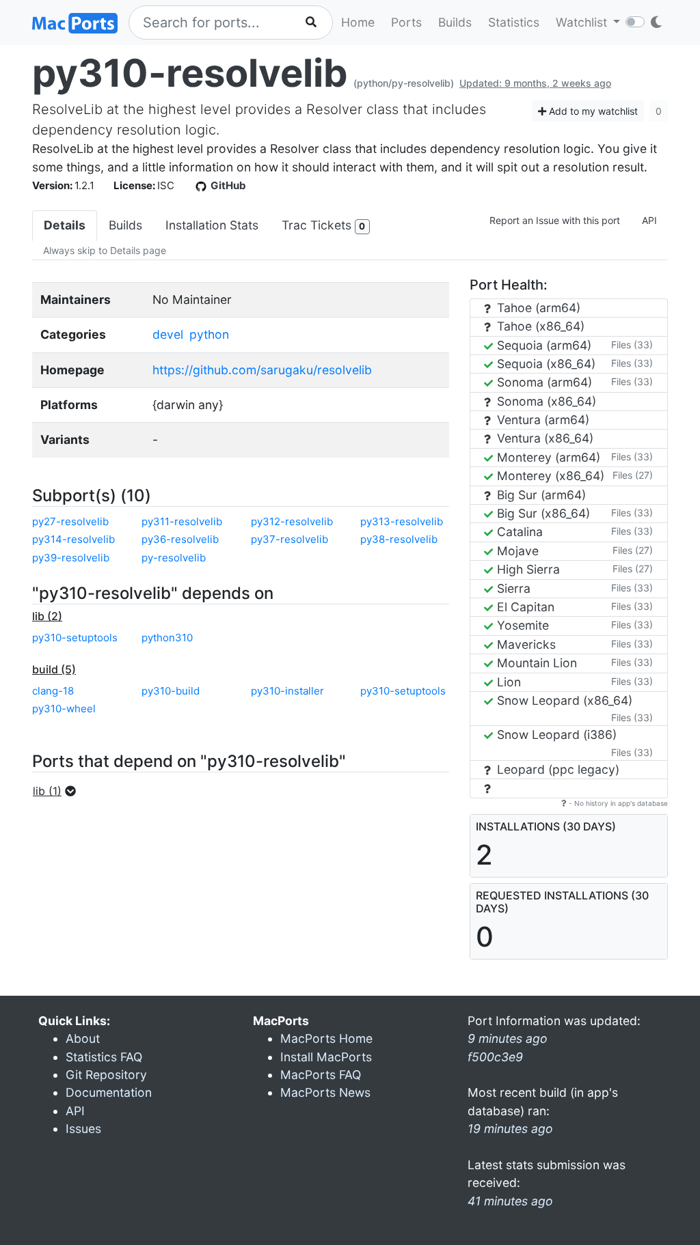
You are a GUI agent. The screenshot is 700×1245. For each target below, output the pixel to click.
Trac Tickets (323, 225)
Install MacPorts (326, 1057)
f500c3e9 (495, 1057)
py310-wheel (64, 708)
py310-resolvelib (190, 73)
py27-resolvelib (70, 521)
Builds (455, 22)
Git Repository (106, 1074)
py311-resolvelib (182, 521)
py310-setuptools (75, 637)
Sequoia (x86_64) (544, 363)
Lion (507, 682)
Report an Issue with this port (554, 220)
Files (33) (632, 344)
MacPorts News (325, 1092)
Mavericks (525, 644)
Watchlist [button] (583, 22)
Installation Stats (211, 225)
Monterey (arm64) (547, 457)
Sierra (512, 588)
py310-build (171, 690)
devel (167, 334)
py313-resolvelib (401, 521)
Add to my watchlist (592, 111)
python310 (167, 637)
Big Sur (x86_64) (542, 513)
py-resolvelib (174, 557)
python (209, 334)
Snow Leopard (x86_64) (563, 700)
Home (358, 22)
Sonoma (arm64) (543, 382)
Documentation (109, 1092)
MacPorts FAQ (320, 1074)
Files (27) (632, 475)
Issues (83, 1128)
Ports (406, 22)
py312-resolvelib (292, 521)
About (83, 1038)
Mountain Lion (535, 663)
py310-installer (287, 690)
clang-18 (53, 690)
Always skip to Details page (104, 250)
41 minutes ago (510, 1201)
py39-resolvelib (70, 557)
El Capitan (524, 607)
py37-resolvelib (289, 539)
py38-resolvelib (399, 539)
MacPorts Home (326, 1038)
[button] (58, 791)
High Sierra (527, 569)
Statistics (513, 22)
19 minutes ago (510, 1128)
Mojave (516, 551)
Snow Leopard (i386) (555, 734)
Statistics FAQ (104, 1057)
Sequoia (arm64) (542, 345)
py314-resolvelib (73, 539)
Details (64, 225)
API (649, 220)
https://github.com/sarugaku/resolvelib (262, 370)
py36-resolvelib (180, 539)
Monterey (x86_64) (549, 475)
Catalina (518, 531)
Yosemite (521, 625)
